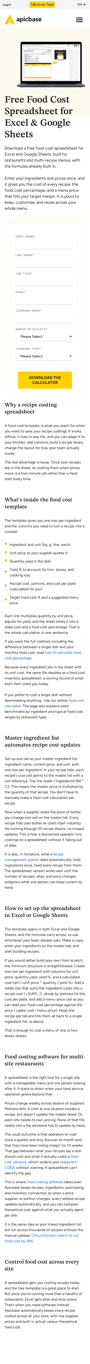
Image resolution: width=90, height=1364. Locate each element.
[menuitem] (80, 4)
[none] (80, 4)
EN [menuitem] (80, 4)
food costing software (45, 1182)
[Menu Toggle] (80, 19)
